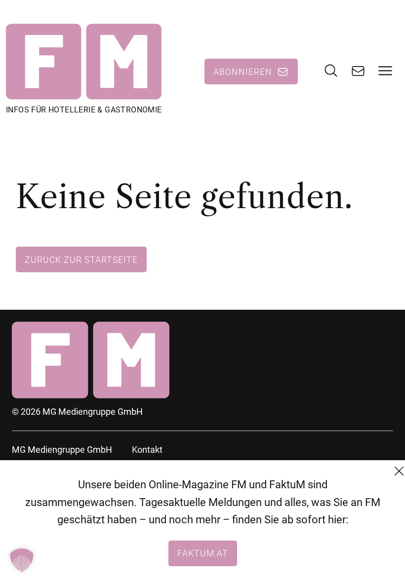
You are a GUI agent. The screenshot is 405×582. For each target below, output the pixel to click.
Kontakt (147, 449)
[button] (21, 560)
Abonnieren (242, 71)
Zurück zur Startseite (81, 259)
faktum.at (202, 553)
